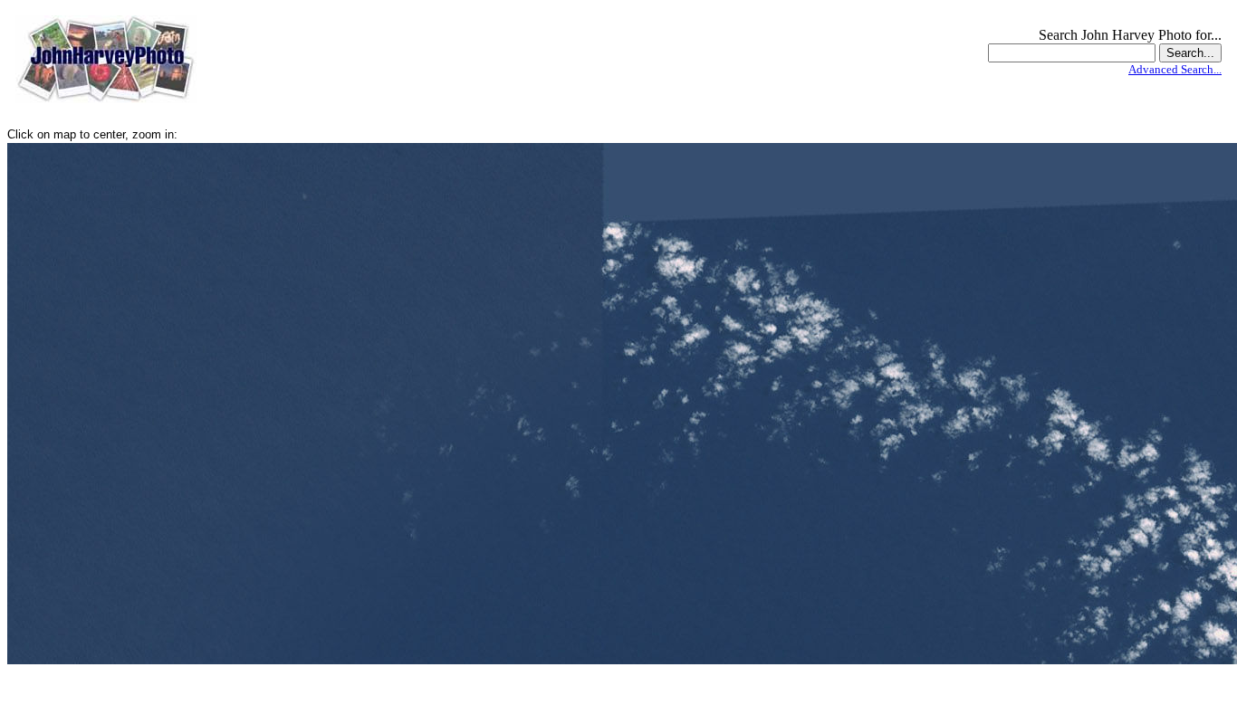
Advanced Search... (1175, 69)
